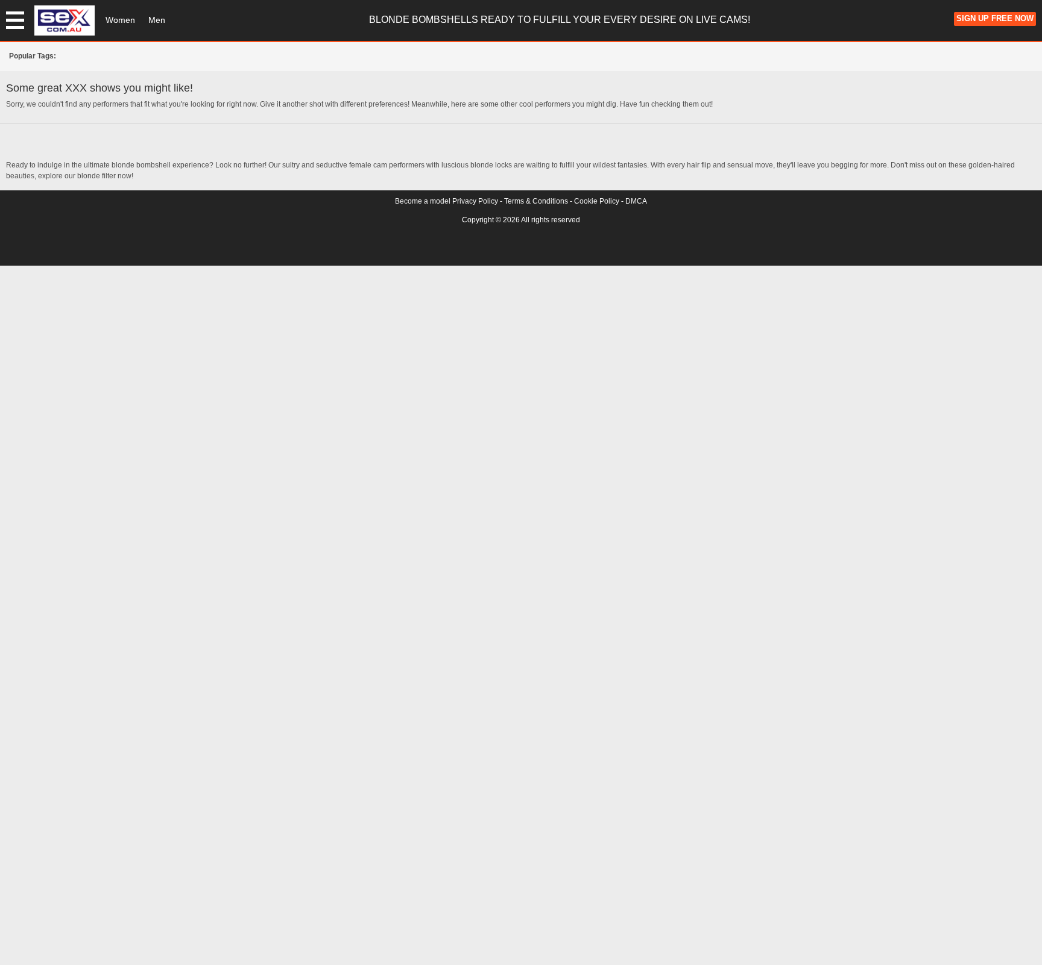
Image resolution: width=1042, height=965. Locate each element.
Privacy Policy (475, 201)
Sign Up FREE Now (995, 18)
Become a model (422, 201)
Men (156, 20)
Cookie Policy (596, 201)
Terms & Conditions (536, 201)
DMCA (636, 201)
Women (120, 20)
